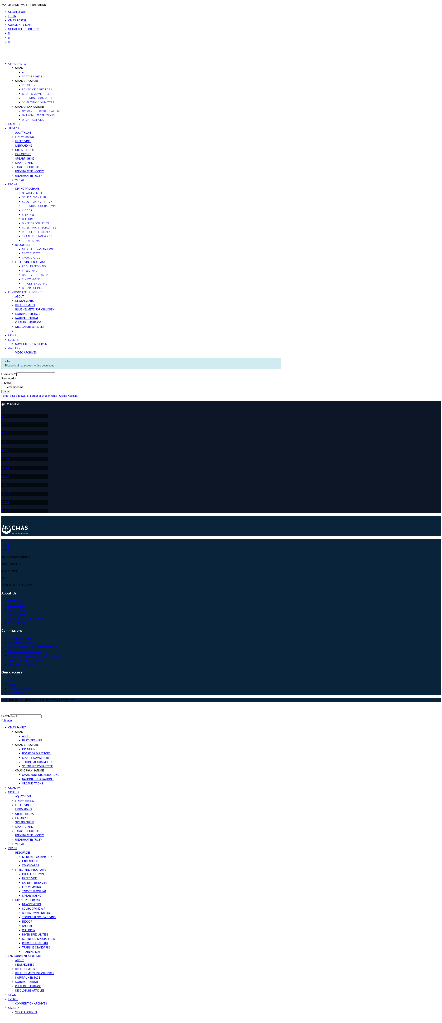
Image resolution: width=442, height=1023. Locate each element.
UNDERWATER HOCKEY (29, 171)
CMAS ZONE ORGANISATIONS (41, 111)
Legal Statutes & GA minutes (25, 618)
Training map (15, 693)
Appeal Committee (19, 638)
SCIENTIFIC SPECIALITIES (39, 227)
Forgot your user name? (44, 395)
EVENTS (13, 339)
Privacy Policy (17, 605)
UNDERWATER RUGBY (28, 175)
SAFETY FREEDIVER (35, 275)
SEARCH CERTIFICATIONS (24, 29)
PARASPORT (23, 154)
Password (8, 378)
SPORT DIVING (24, 162)
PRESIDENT (29, 85)
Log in (6, 391)
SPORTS (13, 128)
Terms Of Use (16, 609)
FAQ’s (11, 680)
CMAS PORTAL (17, 20)
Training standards (19, 688)
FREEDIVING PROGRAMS (30, 262)
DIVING (12, 184)
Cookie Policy (16, 614)
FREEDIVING (23, 141)
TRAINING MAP (32, 240)
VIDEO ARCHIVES (26, 352)
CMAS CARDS (31, 257)
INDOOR (27, 210)
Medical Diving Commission (25, 651)
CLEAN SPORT (17, 11)
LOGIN (12, 16)
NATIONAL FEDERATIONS (38, 115)
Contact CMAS (17, 601)
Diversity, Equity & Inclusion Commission (32, 647)
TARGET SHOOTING (27, 167)
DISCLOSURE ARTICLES (29, 326)
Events (12, 684)
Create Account (68, 395)
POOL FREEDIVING (34, 266)
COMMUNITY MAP (19, 24)
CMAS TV (14, 124)
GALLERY (14, 348)
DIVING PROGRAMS (27, 188)
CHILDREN (29, 219)
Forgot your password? (15, 395)
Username (8, 374)
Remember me (14, 387)
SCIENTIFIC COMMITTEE (38, 102)
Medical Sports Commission (25, 660)
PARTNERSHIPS (32, 76)
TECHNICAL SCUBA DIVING (40, 206)
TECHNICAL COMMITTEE (38, 98)
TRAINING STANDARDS (37, 236)
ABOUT (26, 72)
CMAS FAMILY (17, 63)
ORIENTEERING (24, 150)
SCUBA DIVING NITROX (37, 201)
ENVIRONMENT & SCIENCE (25, 292)
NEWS (12, 335)
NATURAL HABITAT (26, 318)
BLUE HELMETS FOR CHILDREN (34, 309)
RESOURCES (23, 245)
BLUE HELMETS (25, 305)
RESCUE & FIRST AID (36, 232)
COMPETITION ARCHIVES (31, 344)
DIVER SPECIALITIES (35, 223)
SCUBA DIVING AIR (34, 197)
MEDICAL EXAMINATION (37, 249)
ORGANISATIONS (33, 119)
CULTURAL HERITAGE (28, 322)
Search (5, 716)
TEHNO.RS (80, 700)
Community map (18, 622)
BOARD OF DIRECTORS (37, 89)
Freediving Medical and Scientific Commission (36, 655)
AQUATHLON (23, 132)
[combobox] (26, 716)
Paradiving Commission (22, 664)
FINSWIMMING (24, 137)
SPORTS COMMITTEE (36, 93)
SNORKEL (28, 214)
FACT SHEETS (31, 253)
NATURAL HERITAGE (27, 313)
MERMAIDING (23, 145)
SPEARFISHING (24, 158)
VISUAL (20, 180)
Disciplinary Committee (22, 642)
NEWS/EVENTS (32, 193)
